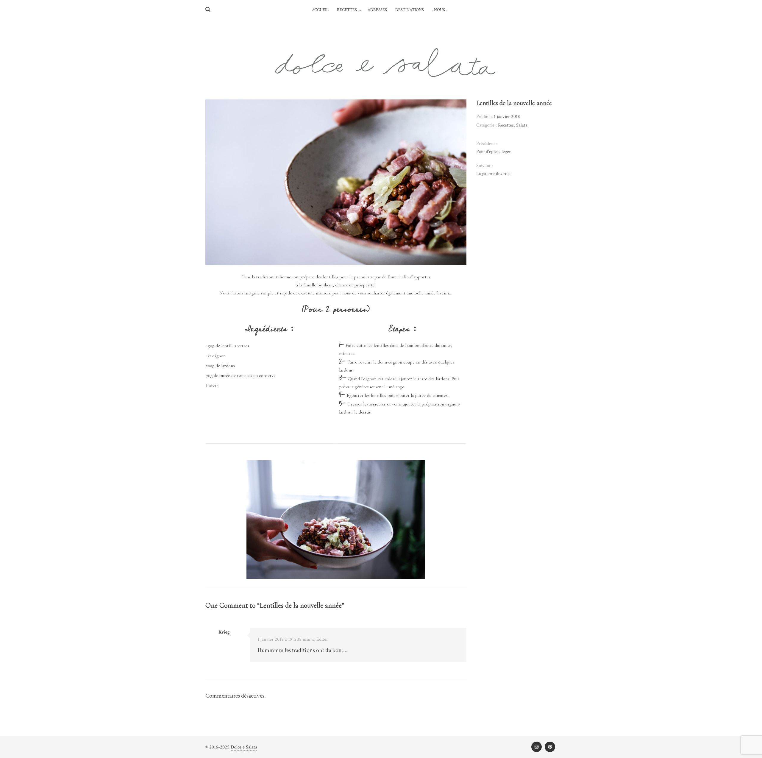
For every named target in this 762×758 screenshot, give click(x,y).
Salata (521, 125)
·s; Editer (319, 639)
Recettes (347, 10)
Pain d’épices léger (493, 152)
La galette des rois (493, 174)
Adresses (377, 10)
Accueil (320, 10)
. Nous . (439, 10)
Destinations (409, 10)
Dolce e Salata (244, 747)
